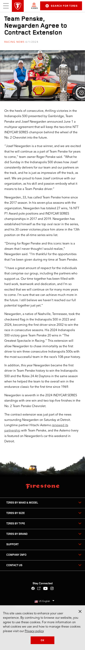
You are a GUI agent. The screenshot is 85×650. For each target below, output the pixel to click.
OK (42, 640)
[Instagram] (52, 589)
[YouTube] (45, 589)
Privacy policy (34, 631)
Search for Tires (64, 6)
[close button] (80, 611)
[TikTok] (39, 589)
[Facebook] (33, 589)
